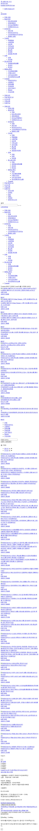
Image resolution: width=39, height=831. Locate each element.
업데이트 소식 (12, 199)
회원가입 (7, 9)
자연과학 (11, 48)
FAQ (9, 194)
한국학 (10, 52)
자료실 (10, 198)
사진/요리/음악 (12, 75)
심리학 (10, 44)
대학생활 (11, 84)
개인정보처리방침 (6, 810)
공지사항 (11, 190)
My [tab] (2, 761)
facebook (3, 803)
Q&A (9, 196)
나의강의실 (4, 207)
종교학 (10, 50)
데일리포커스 (12, 80)
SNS (11, 772)
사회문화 (11, 42)
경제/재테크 (12, 23)
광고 (8, 772)
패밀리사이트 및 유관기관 (8, 804)
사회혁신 (11, 82)
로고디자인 (23, 770)
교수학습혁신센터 (20, 806)
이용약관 (16, 810)
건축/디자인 (12, 73)
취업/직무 (7, 19)
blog (13, 803)
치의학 (10, 59)
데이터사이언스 (13, 32)
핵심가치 (17, 770)
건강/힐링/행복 (12, 71)
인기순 (6, 450)
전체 (13, 112)
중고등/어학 (8, 61)
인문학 (6, 38)
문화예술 (11, 40)
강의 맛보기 (12, 88)
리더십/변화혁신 (13, 25)
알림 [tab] (4, 761)
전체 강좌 (7, 17)
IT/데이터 (7, 29)
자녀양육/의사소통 (14, 77)
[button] (4, 3)
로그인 (12, 9)
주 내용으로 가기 (6, 1)
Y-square (6, 78)
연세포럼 (11, 86)
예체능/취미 (8, 69)
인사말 (11, 770)
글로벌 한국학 (12, 54)
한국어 (10, 67)
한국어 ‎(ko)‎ (11, 5)
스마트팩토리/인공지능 (15, 34)
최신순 (6, 448)
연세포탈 (11, 806)
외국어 (10, 65)
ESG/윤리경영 (12, 21)
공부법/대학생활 (13, 63)
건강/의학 (11, 92)
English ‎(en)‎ (4, 5)
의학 (5, 55)
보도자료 (4, 772)
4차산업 (10, 30)
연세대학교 (4, 806)
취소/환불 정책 (23, 810)
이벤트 (10, 192)
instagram (9, 803)
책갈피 (10, 90)
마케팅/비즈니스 (13, 27)
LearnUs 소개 (5, 770)
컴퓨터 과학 (12, 36)
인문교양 (11, 46)
